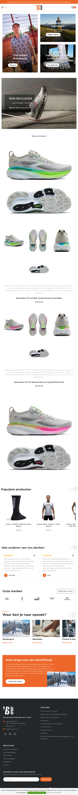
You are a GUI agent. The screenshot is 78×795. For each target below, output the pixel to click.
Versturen (46, 779)
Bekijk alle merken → (65, 591)
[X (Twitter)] (10, 734)
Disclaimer (45, 720)
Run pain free (52, 65)
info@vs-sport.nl (12, 729)
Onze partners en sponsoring (52, 723)
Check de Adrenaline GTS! (39, 307)
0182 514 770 (10, 726)
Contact (6, 765)
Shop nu (13, 65)
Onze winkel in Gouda (49, 711)
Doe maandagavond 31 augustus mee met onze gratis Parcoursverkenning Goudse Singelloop (39, 2)
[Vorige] (71, 489)
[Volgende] (75, 489)
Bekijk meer (7, 642)
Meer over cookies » (54, 792)
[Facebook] (5, 734)
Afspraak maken (15, 681)
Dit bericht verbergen (37, 792)
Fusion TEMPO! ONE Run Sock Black (18, 525)
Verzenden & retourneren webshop (54, 714)
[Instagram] (15, 734)
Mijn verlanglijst (9, 758)
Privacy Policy (46, 727)
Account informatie (10, 749)
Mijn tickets (7, 755)
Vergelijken (7, 762)
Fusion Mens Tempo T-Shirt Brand (48, 525)
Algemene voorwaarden (50, 717)
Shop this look (39, 391)
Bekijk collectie (53, 35)
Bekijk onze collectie (19, 108)
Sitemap (44, 733)
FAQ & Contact (46, 730)
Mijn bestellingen (9, 752)
